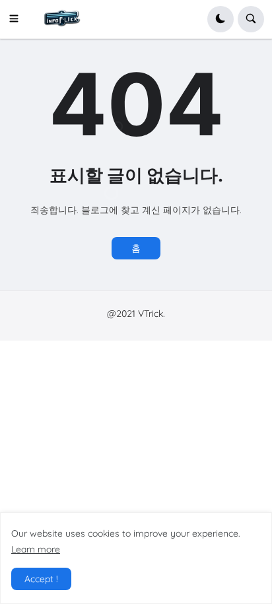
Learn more (35, 549)
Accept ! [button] (41, 579)
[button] (18, 19)
